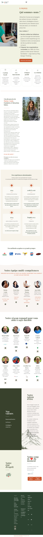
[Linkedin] (5, 304)
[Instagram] (15, 527)
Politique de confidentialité (18, 535)
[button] (26, 2)
